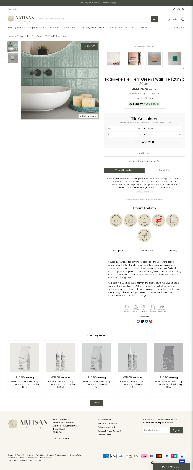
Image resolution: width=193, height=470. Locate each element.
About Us (21, 455)
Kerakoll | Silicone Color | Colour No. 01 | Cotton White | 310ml (60, 384)
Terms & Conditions (107, 423)
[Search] (154, 19)
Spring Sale (179, 27)
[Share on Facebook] (138, 321)
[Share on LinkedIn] (146, 321)
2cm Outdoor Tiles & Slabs (122, 27)
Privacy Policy (104, 419)
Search (11, 455)
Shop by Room (15, 27)
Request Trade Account (109, 431)
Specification (146, 250)
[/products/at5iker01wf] (24, 357)
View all (96, 402)
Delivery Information (107, 427)
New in (143, 27)
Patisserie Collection (144, 46)
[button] (183, 69)
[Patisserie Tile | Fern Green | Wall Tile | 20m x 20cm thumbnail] (13, 47)
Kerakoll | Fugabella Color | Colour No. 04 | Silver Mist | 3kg (96, 384)
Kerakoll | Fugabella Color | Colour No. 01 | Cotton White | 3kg (25, 384)
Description (118, 250)
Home (11, 36)
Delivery (173, 250)
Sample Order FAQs (144, 192)
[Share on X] (142, 321)
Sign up (177, 430)
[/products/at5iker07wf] (168, 357)
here (67, 438)
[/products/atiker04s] (132, 357)
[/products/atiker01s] (60, 357)
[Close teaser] (152, 462)
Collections (53, 27)
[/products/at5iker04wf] (96, 357)
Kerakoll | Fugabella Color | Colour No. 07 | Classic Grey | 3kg (168, 384)
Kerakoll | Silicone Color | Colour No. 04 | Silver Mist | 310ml (132, 384)
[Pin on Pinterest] (150, 321)
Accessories (69, 27)
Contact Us (12, 9)
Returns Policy (104, 434)
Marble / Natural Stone (93, 27)
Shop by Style (35, 27)
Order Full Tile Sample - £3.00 (144, 161)
